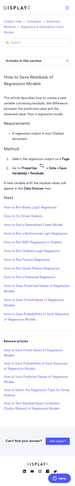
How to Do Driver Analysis (23, 216)
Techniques (33, 21)
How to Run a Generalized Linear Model (33, 225)
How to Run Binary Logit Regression (30, 207)
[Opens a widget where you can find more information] (59, 479)
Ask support (58, 441)
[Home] (17, 8)
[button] (67, 7)
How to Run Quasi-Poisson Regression (32, 268)
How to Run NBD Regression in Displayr (33, 242)
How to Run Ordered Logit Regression (32, 251)
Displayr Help (12, 21)
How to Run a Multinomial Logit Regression (36, 233)
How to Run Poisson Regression (27, 260)
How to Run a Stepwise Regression (29, 277)
